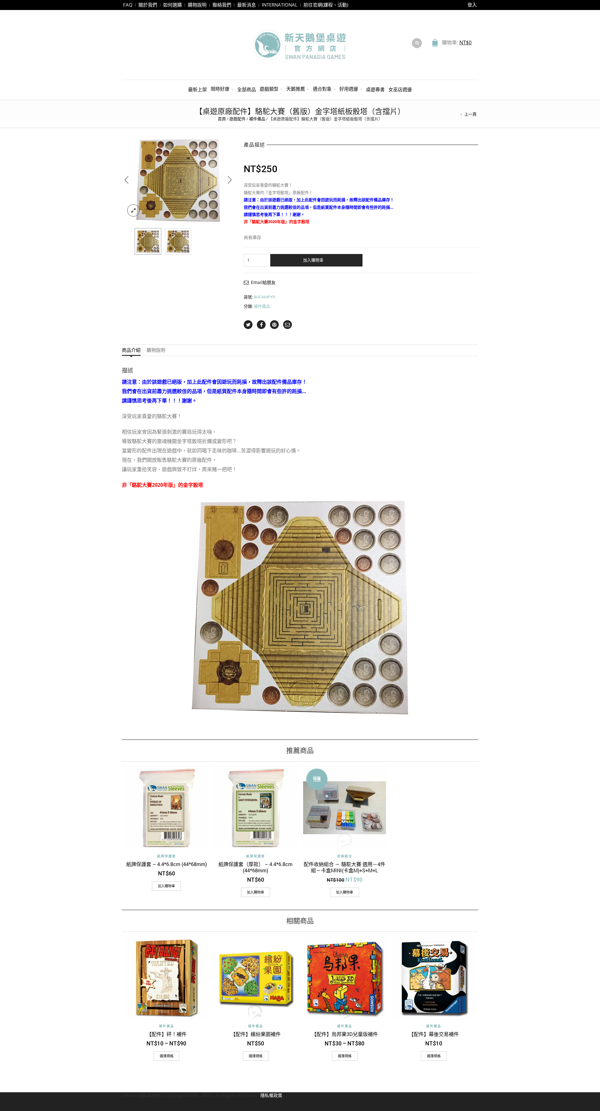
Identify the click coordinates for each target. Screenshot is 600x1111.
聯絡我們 (221, 5)
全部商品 (246, 89)
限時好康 (220, 89)
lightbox (133, 210)
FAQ (127, 5)
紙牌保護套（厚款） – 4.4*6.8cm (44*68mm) (255, 867)
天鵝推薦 (295, 89)
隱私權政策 (271, 1095)
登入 (472, 5)
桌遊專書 (375, 89)
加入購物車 (313, 259)
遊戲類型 (269, 89)
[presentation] (126, 179)
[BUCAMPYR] (148, 241)
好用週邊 (348, 89)
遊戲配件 (237, 119)
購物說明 (197, 5)
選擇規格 (166, 1056)
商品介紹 (131, 350)
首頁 (222, 119)
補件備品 (257, 119)
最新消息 (246, 5)
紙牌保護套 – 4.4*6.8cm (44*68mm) (166, 864)
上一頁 (470, 114)
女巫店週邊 (400, 89)
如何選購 (172, 5)
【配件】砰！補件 (167, 1034)
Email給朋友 (263, 282)
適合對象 (322, 89)
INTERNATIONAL (280, 5)
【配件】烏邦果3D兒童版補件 (345, 1034)
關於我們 (147, 5)
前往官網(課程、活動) (325, 5)
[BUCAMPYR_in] (178, 241)
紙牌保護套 (166, 856)
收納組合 (344, 856)
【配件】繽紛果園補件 (256, 1034)
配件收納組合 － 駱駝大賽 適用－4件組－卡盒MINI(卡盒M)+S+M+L (344, 867)
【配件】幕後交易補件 (434, 1034)
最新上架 (197, 89)
